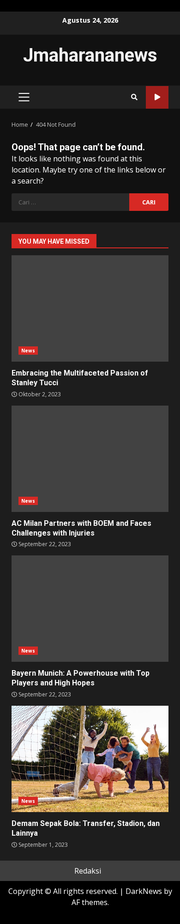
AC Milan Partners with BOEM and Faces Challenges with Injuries (90, 459)
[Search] (134, 97)
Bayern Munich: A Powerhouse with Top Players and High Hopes (90, 608)
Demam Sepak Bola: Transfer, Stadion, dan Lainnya (90, 759)
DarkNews (144, 891)
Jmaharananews (90, 55)
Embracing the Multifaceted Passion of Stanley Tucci (90, 308)
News (28, 350)
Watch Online (157, 97)
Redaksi (87, 871)
